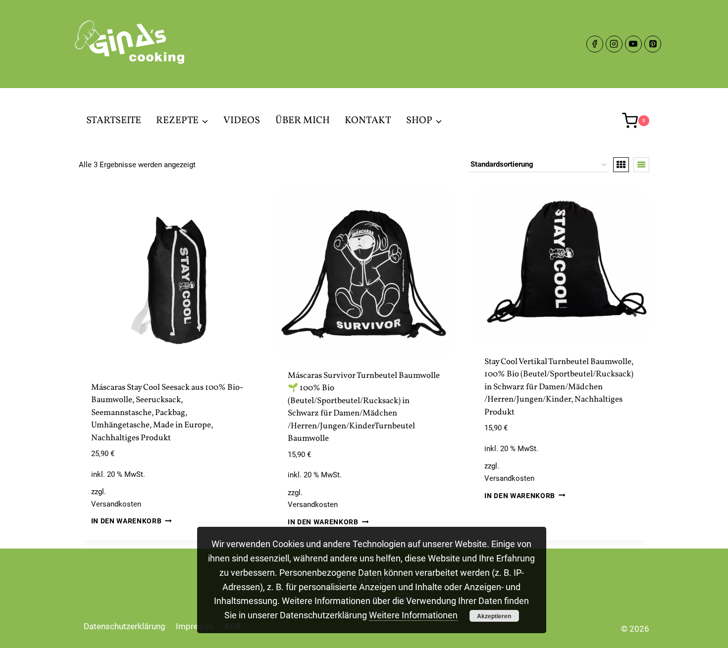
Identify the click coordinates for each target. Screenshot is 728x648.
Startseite (113, 121)
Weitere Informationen (413, 615)
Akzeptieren (494, 615)
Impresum (195, 626)
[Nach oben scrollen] (703, 633)
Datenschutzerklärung (124, 626)
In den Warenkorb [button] (126, 521)
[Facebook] (594, 44)
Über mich (302, 121)
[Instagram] (614, 44)
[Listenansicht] (641, 164)
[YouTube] (633, 44)
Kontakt (368, 121)
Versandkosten (116, 504)
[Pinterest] (652, 44)
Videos (241, 121)
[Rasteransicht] (621, 164)
